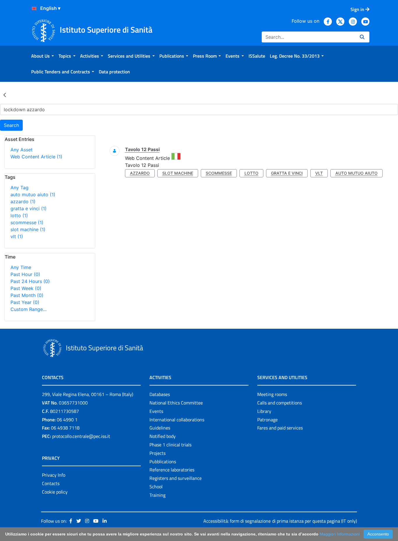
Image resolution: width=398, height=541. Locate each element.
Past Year (24, 302)
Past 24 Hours (30, 281)
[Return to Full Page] (4, 94)
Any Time (20, 267)
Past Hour (25, 274)
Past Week (25, 288)
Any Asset (21, 150)
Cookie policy (55, 491)
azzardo (23, 201)
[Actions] (34, 8)
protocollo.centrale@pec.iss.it (81, 436)
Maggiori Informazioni (340, 534)
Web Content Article (36, 157)
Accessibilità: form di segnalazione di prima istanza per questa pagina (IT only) (280, 520)
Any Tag (19, 187)
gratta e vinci (28, 208)
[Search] (362, 37)
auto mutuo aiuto (32, 194)
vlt (16, 236)
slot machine (27, 229)
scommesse (26, 222)
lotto (19, 215)
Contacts (50, 483)
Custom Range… (28, 309)
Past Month (26, 295)
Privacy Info (53, 474)
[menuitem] (42, 56)
